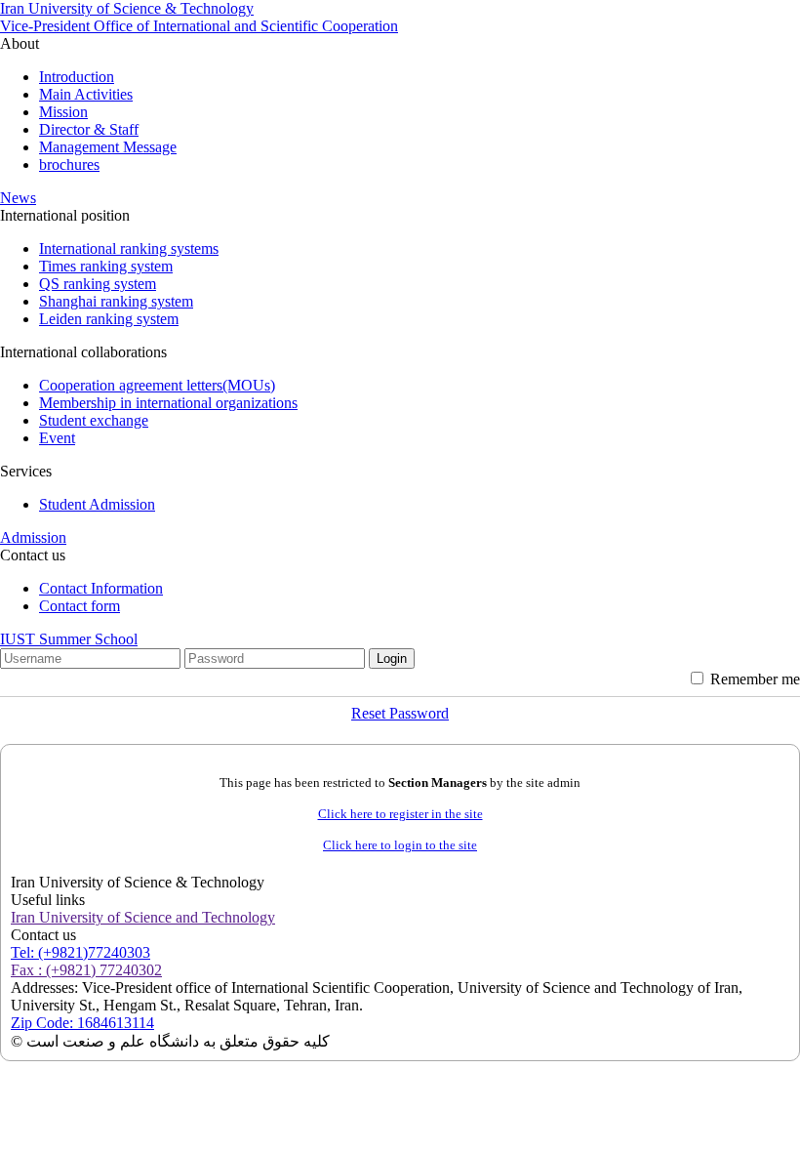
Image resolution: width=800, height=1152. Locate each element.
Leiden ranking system (109, 318)
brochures (69, 164)
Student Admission (97, 504)
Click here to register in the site (400, 813)
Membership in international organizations (168, 402)
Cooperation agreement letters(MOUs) (157, 385)
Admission (33, 537)
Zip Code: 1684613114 (82, 1022)
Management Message (108, 147)
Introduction (76, 76)
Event (57, 438)
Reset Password (400, 713)
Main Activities (86, 94)
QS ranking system (97, 283)
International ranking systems (129, 248)
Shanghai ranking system (116, 301)
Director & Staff (89, 129)
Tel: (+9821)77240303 (80, 952)
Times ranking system (106, 266)
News (18, 197)
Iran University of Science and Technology (143, 917)
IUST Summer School (69, 639)
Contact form (79, 605)
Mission (63, 111)
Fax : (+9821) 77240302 (86, 970)
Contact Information (101, 588)
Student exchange (93, 420)
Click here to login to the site (400, 845)
